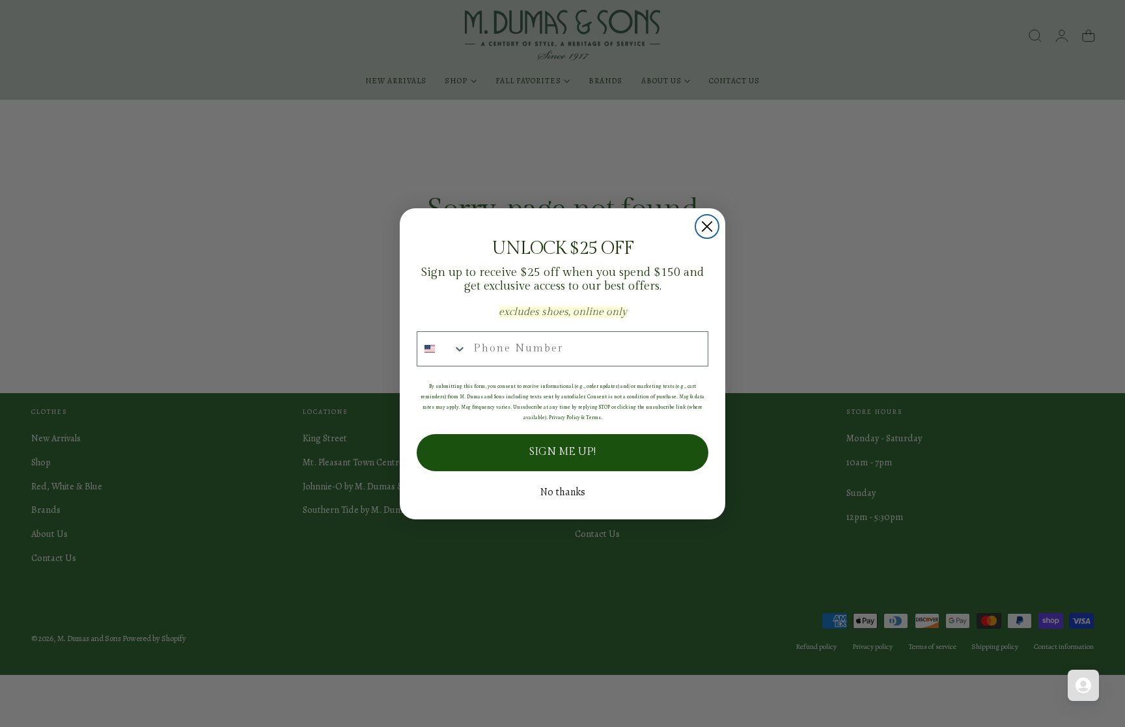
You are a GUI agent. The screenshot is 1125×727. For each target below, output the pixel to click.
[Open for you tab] (1083, 685)
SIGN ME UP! (562, 452)
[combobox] (442, 349)
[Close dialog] (707, 226)
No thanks (562, 492)
